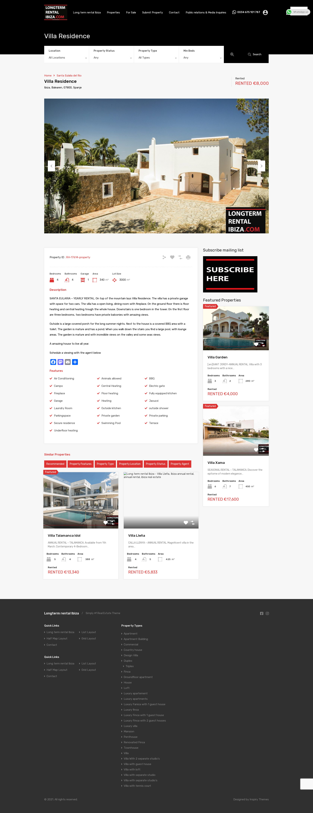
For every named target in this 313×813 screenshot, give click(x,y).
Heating (106, 400)
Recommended (55, 463)
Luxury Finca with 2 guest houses (145, 720)
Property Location (130, 463)
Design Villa (131, 655)
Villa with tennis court (137, 785)
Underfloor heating (66, 430)
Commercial (131, 644)
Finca (127, 671)
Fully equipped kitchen (163, 393)
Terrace (153, 423)
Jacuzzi (153, 400)
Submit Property (152, 12)
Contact (174, 12)
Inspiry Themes (259, 799)
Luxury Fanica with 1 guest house (144, 704)
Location (54, 50)
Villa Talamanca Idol (64, 535)
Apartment (130, 633)
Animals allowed (111, 378)
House (128, 682)
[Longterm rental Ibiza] (55, 18)
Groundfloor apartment (138, 677)
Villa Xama (216, 463)
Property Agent (180, 463)
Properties (113, 12)
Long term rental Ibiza (87, 12)
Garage (58, 400)
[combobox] (66, 58)
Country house (133, 650)
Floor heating (109, 393)
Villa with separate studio (139, 775)
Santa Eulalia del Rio (69, 75)
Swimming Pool (111, 423)
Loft (127, 688)
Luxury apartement (136, 693)
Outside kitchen (111, 408)
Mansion (129, 731)
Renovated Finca (134, 742)
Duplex (128, 660)
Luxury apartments (136, 698)
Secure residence (64, 423)
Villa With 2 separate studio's (142, 758)
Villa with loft (132, 769)
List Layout (89, 632)
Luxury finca (131, 709)
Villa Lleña (136, 535)
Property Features (80, 463)
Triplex (130, 666)
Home (48, 75)
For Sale (131, 12)
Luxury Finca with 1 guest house (144, 715)
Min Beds (189, 50)
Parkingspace (62, 415)
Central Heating (111, 386)
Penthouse (130, 737)
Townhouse (131, 747)
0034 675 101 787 (248, 12)
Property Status (104, 50)
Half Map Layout (57, 638)
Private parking (158, 415)
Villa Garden (218, 357)
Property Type (148, 50)
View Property (81, 517)
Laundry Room (63, 408)
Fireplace (59, 393)
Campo (58, 386)
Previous (51, 166)
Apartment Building (136, 639)
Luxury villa (130, 726)
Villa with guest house (137, 764)
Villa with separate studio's (140, 780)
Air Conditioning (64, 378)
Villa (126, 753)
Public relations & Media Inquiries (206, 12)
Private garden (110, 415)
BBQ (152, 378)
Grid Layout (89, 638)
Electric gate (157, 386)
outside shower (158, 408)
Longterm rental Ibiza (61, 613)
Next (261, 166)
